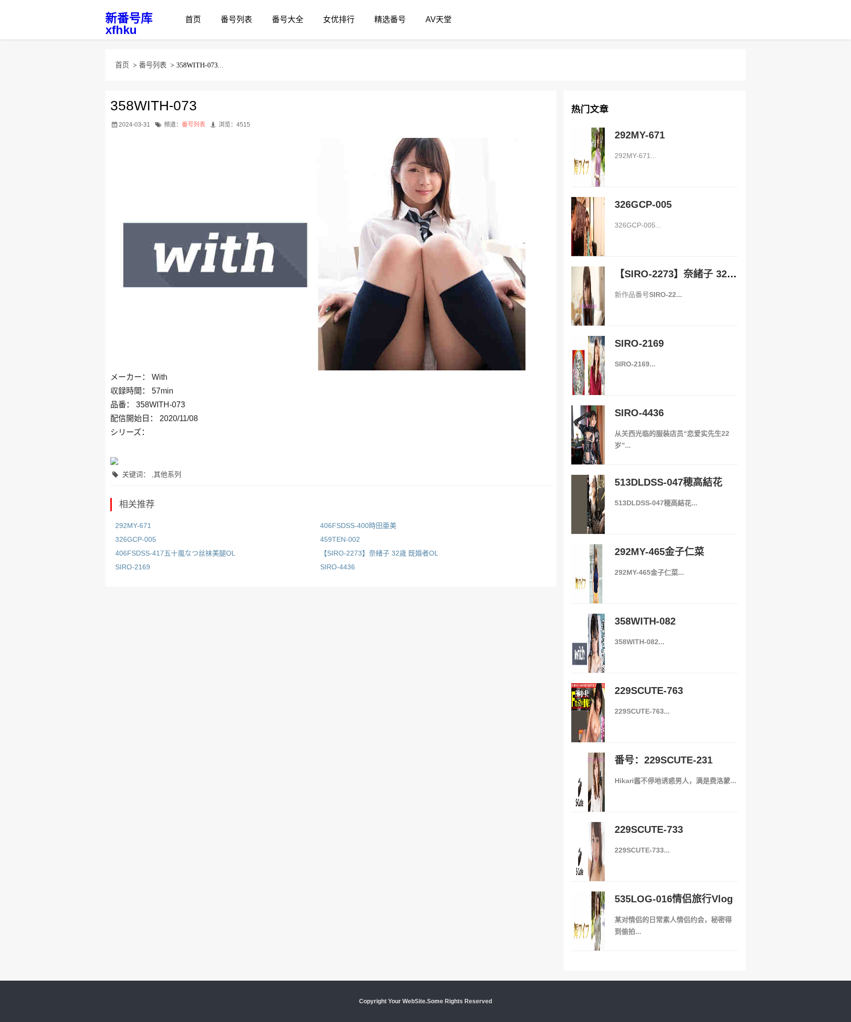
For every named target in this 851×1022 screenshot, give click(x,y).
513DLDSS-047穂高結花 (668, 482)
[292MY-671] (588, 167)
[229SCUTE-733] (588, 862)
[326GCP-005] (588, 237)
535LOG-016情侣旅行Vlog (674, 898)
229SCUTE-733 (649, 829)
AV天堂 (439, 19)
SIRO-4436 (337, 567)
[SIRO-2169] (588, 376)
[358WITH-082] (588, 653)
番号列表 (236, 19)
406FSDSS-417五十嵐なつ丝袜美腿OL (175, 553)
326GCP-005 (135, 539)
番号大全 (287, 19)
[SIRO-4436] (588, 445)
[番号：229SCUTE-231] (588, 792)
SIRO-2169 (132, 567)
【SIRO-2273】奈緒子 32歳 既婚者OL (379, 553)
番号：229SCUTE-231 (664, 760)
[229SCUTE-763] (588, 723)
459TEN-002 (340, 539)
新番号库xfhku (129, 23)
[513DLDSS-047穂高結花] (588, 515)
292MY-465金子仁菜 (659, 551)
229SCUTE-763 (649, 690)
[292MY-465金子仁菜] (588, 584)
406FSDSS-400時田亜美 (358, 525)
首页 (193, 19)
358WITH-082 (645, 621)
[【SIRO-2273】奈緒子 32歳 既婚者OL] (588, 306)
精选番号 (390, 19)
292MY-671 (133, 525)
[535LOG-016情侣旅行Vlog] (588, 931)
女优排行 (339, 19)
